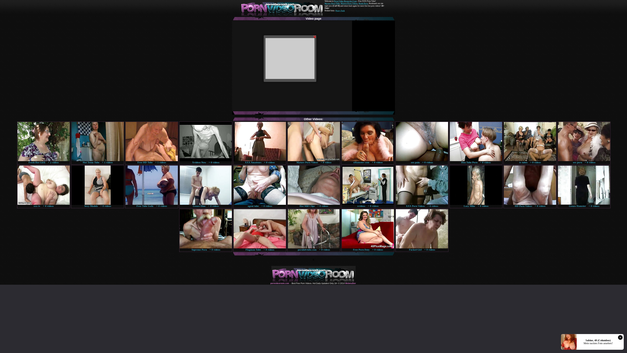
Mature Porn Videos (349, 3)
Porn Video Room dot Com (345, 1)
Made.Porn (363, 3)
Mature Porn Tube (332, 3)
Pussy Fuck (340, 11)
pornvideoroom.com (279, 283)
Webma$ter (350, 283)
